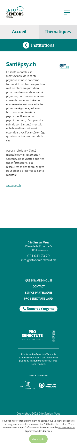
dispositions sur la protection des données (50, 429)
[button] (67, 12)
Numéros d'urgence (40, 309)
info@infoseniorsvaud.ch (38, 260)
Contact (39, 286)
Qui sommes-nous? (38, 280)
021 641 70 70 (38, 256)
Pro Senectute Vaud (38, 298)
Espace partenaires (38, 292)
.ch (19, 185)
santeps (11, 185)
